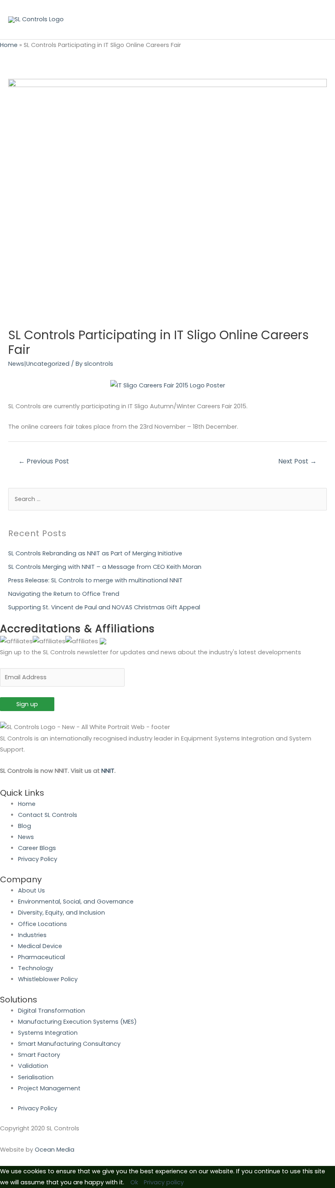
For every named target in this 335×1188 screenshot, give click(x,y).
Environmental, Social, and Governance (76, 901)
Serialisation (36, 1077)
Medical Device (40, 946)
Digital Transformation (51, 1011)
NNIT (107, 771)
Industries (32, 935)
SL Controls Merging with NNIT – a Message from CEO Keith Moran (104, 567)
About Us (31, 890)
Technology (35, 968)
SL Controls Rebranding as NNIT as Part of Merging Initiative (95, 553)
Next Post (297, 461)
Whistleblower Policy (48, 979)
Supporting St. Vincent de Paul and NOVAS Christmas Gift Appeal (104, 607)
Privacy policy (164, 1182)
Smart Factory (39, 1055)
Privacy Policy (37, 859)
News (26, 837)
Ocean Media (54, 1149)
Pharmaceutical (41, 957)
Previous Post (43, 461)
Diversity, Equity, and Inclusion (61, 912)
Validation (33, 1066)
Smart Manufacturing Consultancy (69, 1044)
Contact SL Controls (47, 815)
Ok (134, 1182)
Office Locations (42, 924)
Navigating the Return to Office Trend (63, 594)
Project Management (49, 1088)
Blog (24, 826)
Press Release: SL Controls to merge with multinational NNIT (95, 580)
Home (9, 45)
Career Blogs (37, 848)
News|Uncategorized (38, 364)
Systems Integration (48, 1033)
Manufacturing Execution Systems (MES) (77, 1022)
